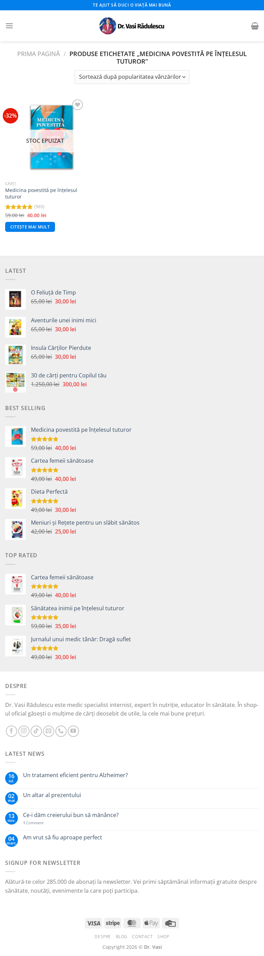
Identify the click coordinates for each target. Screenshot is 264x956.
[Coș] (255, 25)
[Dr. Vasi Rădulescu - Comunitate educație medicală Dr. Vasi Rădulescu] (132, 26)
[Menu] (9, 25)
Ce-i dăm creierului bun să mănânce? (71, 815)
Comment (33, 822)
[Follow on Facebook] (11, 731)
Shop (163, 936)
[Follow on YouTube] (73, 731)
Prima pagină (38, 53)
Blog (122, 936)
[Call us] (61, 731)
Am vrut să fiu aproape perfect (62, 837)
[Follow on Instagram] (24, 731)
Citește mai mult (30, 226)
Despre (103, 936)
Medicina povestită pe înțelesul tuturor (41, 193)
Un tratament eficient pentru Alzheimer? (75, 775)
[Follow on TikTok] (36, 731)
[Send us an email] (48, 731)
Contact (142, 936)
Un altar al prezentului (52, 795)
